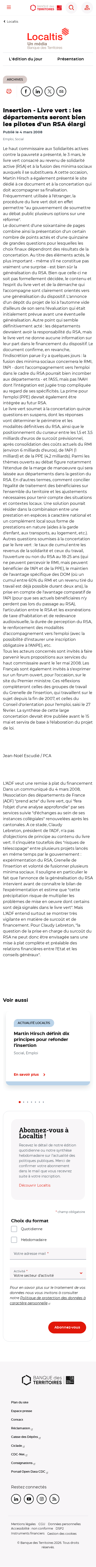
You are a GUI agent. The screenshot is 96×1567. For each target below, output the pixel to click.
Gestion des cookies (62, 1533)
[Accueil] (46, 8)
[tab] (20, 1102)
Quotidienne (31, 1229)
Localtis (12, 21)
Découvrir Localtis (34, 1185)
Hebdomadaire (34, 1240)
